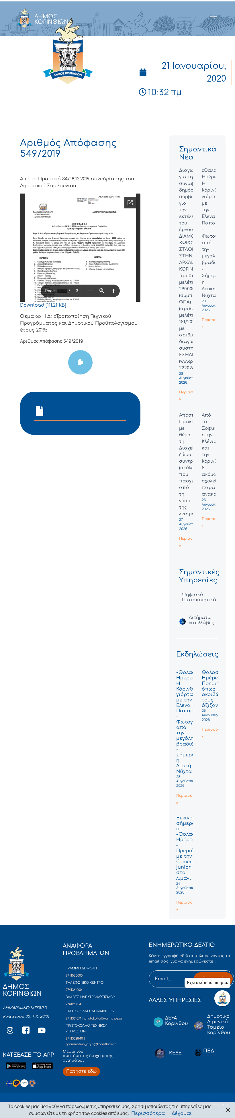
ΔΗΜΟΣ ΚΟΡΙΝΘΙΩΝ (51, 19)
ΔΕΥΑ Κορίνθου (176, 1021)
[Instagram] (10, 1030)
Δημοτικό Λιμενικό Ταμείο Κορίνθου (218, 1025)
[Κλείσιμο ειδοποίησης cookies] (228, 1110)
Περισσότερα (148, 1113)
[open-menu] (213, 19)
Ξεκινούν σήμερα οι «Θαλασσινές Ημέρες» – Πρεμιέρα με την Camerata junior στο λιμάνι (192, 848)
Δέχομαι (182, 1113)
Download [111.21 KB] (43, 305)
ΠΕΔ (208, 1051)
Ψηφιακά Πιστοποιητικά (199, 597)
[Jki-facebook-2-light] (26, 1030)
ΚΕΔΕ (175, 1053)
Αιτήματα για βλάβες (201, 620)
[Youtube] (41, 1030)
